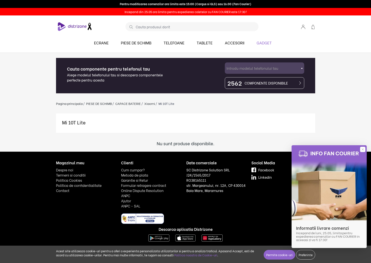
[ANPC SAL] (142, 218)
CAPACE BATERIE (128, 103)
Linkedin (265, 177)
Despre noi (64, 169)
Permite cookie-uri (279, 254)
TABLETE (205, 42)
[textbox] (264, 68)
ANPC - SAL (130, 205)
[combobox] (264, 68)
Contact (62, 190)
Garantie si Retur (134, 180)
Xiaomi (149, 103)
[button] (303, 26)
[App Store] (185, 237)
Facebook (266, 169)
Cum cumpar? (133, 169)
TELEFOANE (174, 42)
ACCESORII (234, 42)
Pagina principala (69, 103)
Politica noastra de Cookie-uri (195, 255)
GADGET (264, 42)
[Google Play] (159, 237)
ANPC (125, 195)
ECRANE (101, 42)
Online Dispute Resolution (142, 190)
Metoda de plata (134, 174)
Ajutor (126, 200)
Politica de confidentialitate (79, 185)
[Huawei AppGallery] (212, 237)
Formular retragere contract (143, 185)
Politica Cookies (69, 180)
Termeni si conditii (71, 174)
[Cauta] (129, 26)
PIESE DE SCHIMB (136, 42)
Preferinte (306, 254)
